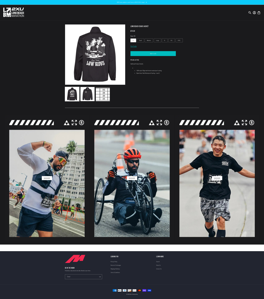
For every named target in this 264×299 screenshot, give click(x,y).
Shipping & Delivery (115, 269)
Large (157, 40)
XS (133, 40)
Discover (47, 178)
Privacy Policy (114, 261)
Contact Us (159, 269)
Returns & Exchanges (116, 265)
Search (158, 261)
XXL (172, 40)
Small (140, 40)
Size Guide (133, 46)
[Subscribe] (99, 276)
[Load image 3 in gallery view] (103, 94)
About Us (158, 265)
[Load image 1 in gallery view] (72, 94)
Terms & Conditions (115, 272)
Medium (149, 40)
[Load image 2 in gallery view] (87, 94)
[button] (250, 12)
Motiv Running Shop (134, 294)
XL (164, 40)
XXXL (179, 40)
